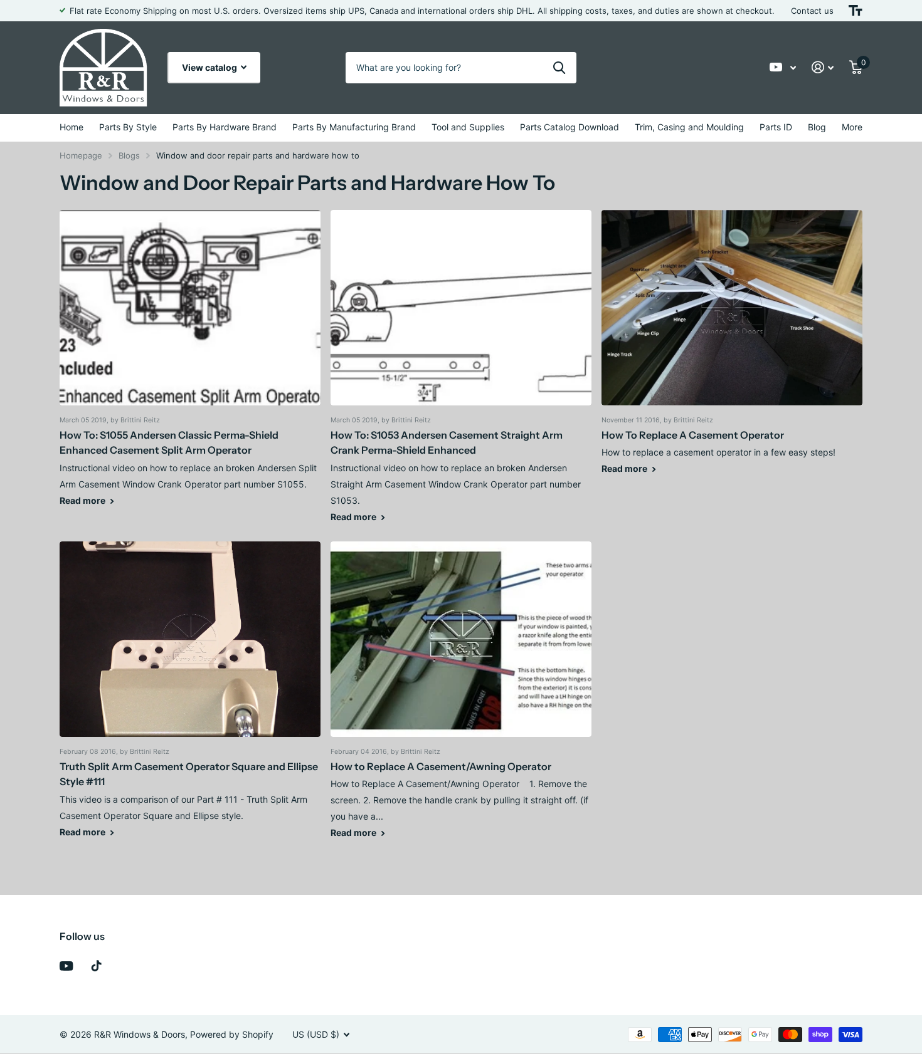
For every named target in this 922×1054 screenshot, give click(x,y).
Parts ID (776, 127)
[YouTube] (66, 966)
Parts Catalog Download (569, 127)
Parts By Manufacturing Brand (354, 127)
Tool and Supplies (468, 127)
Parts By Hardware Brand (224, 127)
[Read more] (783, 67)
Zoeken (559, 67)
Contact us (812, 11)
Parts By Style (128, 127)
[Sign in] (823, 67)
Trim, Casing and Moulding (689, 127)
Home (71, 127)
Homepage (81, 155)
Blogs (129, 155)
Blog (817, 127)
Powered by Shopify (231, 1034)
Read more (83, 500)
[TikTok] (97, 965)
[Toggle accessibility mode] (855, 11)
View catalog (210, 67)
